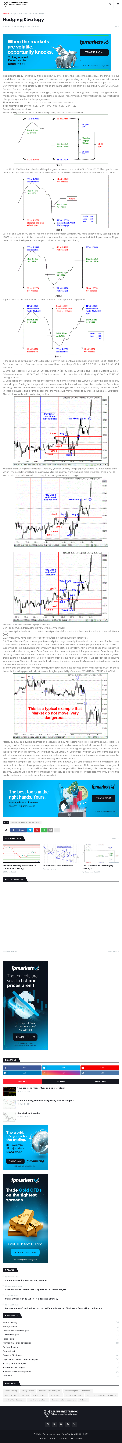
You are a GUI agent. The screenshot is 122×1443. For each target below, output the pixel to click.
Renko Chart (61, 1351)
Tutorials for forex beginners (61, 1371)
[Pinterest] (37, 830)
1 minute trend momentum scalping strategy (41, 1088)
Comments (99, 1081)
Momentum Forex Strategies (61, 1342)
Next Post (113, 951)
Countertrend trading (28, 1113)
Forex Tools (61, 1338)
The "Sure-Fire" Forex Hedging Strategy (97, 867)
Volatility (61, 1375)
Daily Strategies (61, 1334)
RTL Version (76, 1438)
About (53, 1438)
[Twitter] (30, 830)
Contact (63, 1438)
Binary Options (61, 1326)
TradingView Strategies (61, 1363)
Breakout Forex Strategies (61, 1330)
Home (6, 13)
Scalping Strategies (61, 1355)
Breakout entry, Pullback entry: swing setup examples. (45, 1100)
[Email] (50, 830)
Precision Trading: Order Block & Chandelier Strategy (19, 867)
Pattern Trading (61, 1347)
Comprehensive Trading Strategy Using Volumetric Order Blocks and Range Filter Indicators (53, 1308)
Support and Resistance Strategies (28, 13)
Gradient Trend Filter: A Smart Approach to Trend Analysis (35, 1289)
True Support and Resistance (58, 865)
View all (115, 838)
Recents (61, 1081)
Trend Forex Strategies (61, 1367)
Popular (22, 1081)
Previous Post (11, 951)
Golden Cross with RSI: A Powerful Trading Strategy (31, 1299)
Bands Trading (61, 1322)
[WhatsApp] (44, 830)
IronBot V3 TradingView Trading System (26, 1280)
